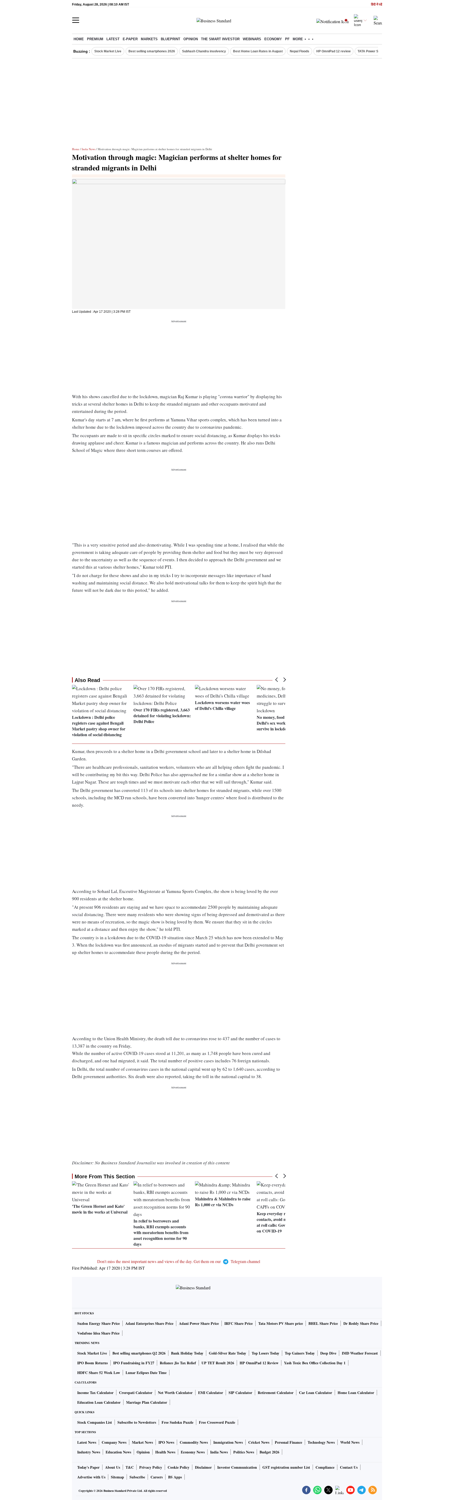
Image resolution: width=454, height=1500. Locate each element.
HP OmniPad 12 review (333, 51)
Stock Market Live (107, 51)
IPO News (166, 1442)
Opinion (190, 39)
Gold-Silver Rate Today (227, 1353)
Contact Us (349, 1467)
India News (88, 149)
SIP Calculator (240, 1392)
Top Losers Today (265, 1353)
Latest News (86, 1442)
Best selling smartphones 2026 (151, 51)
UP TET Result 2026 (218, 1363)
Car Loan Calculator (315, 1392)
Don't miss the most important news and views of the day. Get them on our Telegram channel (178, 1261)
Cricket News (258, 1442)
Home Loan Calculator (356, 1392)
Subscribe (137, 1477)
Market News (142, 1442)
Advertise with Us (91, 1477)
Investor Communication (237, 1467)
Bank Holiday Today (187, 1353)
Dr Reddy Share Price (360, 1323)
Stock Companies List (94, 1422)
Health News (165, 1452)
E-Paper (130, 39)
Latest (113, 39)
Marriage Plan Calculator (146, 1402)
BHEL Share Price (323, 1323)
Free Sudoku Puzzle (177, 1422)
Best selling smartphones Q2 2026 (139, 1353)
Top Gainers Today (300, 1353)
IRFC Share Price (238, 1323)
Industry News (88, 1452)
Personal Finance (288, 1442)
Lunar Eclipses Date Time (146, 1372)
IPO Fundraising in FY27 (133, 1363)
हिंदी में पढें (376, 4)
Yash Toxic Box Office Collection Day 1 (314, 1363)
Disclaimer (203, 1467)
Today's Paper (88, 1467)
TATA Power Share (371, 51)
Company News (114, 1442)
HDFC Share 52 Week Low (98, 1372)
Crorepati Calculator (135, 1392)
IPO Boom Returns (92, 1363)
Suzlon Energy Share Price (98, 1323)
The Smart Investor (220, 39)
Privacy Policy (150, 1467)
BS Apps (175, 1477)
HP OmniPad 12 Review (259, 1363)
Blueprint (170, 39)
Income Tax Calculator (95, 1392)
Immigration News (228, 1442)
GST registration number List (286, 1467)
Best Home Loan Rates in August (258, 51)
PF (287, 39)
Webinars (252, 39)
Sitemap (117, 1477)
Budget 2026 (269, 1452)
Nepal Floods (299, 51)
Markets (149, 39)
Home (79, 39)
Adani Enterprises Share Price (149, 1323)
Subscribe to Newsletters (136, 1422)
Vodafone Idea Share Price (98, 1333)
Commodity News (194, 1442)
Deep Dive (328, 1353)
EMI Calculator (210, 1392)
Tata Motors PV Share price (280, 1323)
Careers (157, 1477)
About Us (112, 1467)
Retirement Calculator (275, 1392)
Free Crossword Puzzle (217, 1422)
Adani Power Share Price (199, 1323)
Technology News (321, 1442)
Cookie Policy (178, 1467)
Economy (273, 39)
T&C (130, 1467)
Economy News (193, 1452)
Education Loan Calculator (99, 1402)
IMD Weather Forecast (360, 1353)
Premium (95, 39)
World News (349, 1442)
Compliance (325, 1467)
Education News (118, 1452)
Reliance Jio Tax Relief (178, 1363)
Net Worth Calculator (175, 1392)
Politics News (243, 1452)
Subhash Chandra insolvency (204, 51)
